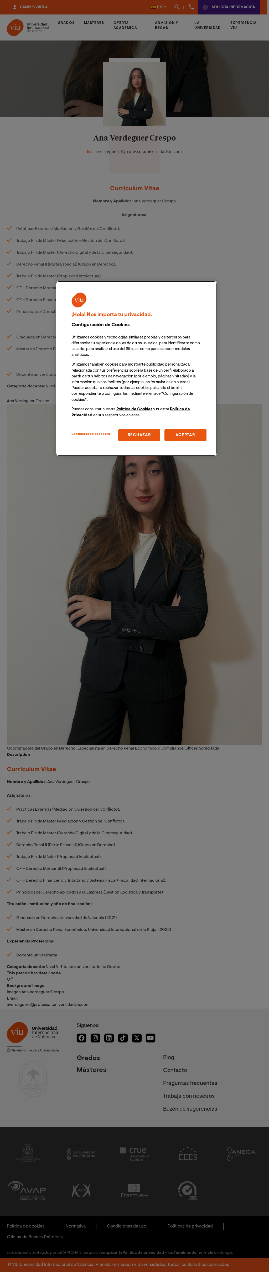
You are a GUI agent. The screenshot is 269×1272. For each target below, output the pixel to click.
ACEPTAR (185, 435)
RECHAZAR (139, 435)
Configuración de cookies (91, 434)
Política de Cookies (134, 409)
